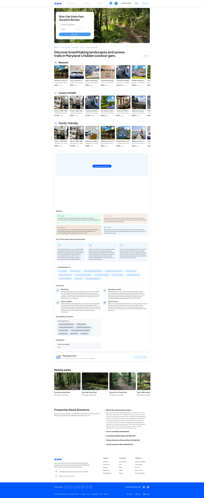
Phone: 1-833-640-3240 (66, 476)
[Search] (110, 3)
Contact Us (106, 464)
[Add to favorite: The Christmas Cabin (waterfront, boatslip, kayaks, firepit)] (112, 97)
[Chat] (116, 3)
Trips (120, 464)
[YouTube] (91, 487)
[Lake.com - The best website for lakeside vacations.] (58, 3)
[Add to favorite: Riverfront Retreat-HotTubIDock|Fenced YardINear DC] (128, 128)
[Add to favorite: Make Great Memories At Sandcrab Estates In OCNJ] (97, 67)
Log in (136, 3)
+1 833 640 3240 (126, 3)
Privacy (84, 494)
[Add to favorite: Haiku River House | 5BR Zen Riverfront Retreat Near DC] (66, 67)
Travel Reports (107, 473)
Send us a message (140, 357)
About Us (105, 461)
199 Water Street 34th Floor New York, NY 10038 (73, 472)
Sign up (146, 3)
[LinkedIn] (82, 487)
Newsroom (106, 470)
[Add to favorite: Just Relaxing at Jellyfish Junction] (112, 67)
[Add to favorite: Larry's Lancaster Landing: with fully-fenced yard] (81, 67)
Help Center (138, 470)
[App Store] (144, 487)
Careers (105, 467)
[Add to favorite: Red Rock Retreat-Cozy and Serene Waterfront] (144, 67)
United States (66, 47)
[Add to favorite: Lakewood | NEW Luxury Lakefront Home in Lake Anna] (128, 97)
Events (121, 473)
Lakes (121, 470)
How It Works (123, 461)
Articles (137, 467)
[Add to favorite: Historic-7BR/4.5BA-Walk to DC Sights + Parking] (81, 97)
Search (76, 34)
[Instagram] (70, 487)
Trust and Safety (140, 473)
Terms (88, 494)
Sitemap (106, 494)
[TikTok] (87, 487)
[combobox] (74, 3)
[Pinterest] (78, 487)
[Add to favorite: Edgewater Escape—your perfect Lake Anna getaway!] (144, 97)
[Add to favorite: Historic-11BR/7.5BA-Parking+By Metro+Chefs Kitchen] (66, 97)
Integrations (138, 464)
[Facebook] (66, 487)
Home (58, 47)
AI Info (100, 494)
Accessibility (94, 494)
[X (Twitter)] (74, 487)
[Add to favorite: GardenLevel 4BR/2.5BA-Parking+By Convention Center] (97, 128)
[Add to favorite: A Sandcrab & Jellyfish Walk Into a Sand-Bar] (128, 67)
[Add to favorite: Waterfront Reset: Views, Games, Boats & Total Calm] (144, 128)
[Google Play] (148, 487)
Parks (81, 47)
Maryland (75, 47)
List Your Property (140, 461)
